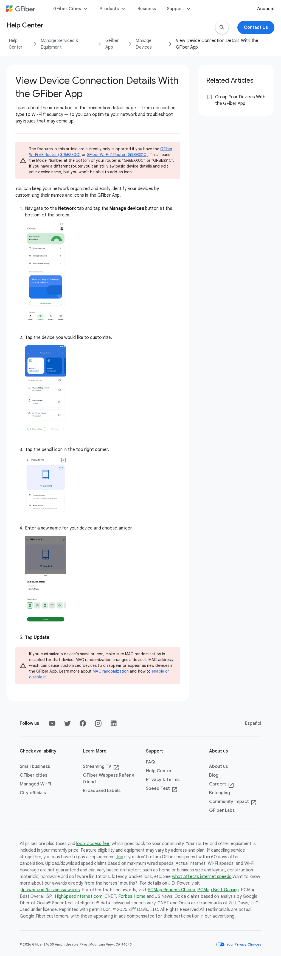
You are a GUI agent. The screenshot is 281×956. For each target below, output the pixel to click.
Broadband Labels (101, 790)
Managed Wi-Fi (35, 784)
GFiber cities (33, 775)
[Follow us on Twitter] (67, 723)
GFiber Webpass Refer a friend (108, 779)
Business (146, 9)
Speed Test (162, 789)
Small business (35, 766)
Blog (213, 775)
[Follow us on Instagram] (98, 723)
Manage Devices (144, 44)
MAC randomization (111, 671)
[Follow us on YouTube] (52, 723)
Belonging (219, 793)
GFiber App (112, 44)
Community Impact (233, 802)
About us (218, 766)
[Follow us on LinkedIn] (113, 723)
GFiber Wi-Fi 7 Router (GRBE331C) (117, 154)
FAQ (150, 762)
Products (113, 8)
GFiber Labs (222, 810)
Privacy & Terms (162, 779)
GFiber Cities (71, 8)
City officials (33, 793)
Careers (221, 784)
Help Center (16, 44)
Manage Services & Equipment (60, 44)
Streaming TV (101, 767)
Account (266, 9)
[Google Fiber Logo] (20, 8)
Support (179, 8)
